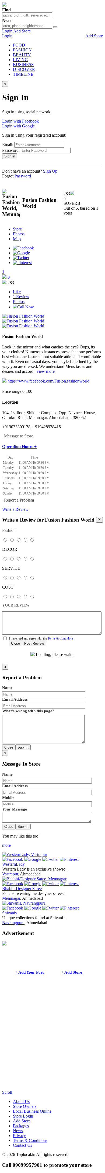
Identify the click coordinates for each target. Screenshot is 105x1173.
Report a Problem (19, 500)
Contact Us (22, 1145)
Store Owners (24, 1106)
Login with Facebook (20, 121)
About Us (21, 1101)
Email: (7, 144)
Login (7, 31)
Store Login (23, 1116)
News (18, 1130)
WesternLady (13, 864)
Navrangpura (13, 922)
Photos (18, 234)
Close (15, 643)
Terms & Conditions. (61, 638)
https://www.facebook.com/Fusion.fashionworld (48, 381)
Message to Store (18, 436)
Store (17, 229)
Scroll (7, 1092)
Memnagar (11, 898)
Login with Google (18, 126)
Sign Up (50, 171)
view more (46, 371)
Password (23, 176)
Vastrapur (10, 874)
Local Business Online (32, 1111)
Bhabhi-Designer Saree (22, 888)
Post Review (34, 643)
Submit (23, 747)
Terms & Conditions (30, 1140)
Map (17, 238)
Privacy (19, 1135)
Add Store (22, 31)
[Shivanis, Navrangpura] (24, 903)
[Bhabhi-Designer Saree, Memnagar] (34, 879)
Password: (11, 150)
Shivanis (9, 913)
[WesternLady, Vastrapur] (24, 854)
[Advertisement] (52, 1037)
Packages (21, 1125)
